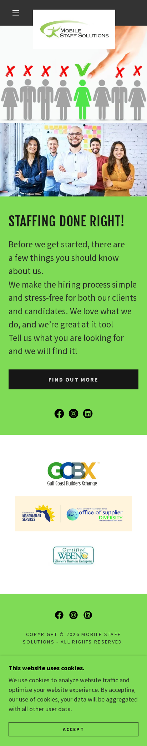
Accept (73, 729)
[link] (74, 13)
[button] (16, 13)
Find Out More (73, 379)
